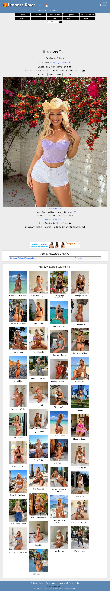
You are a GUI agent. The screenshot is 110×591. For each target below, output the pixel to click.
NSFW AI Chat (67, 10)
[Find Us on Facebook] (43, 6)
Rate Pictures (55, 15)
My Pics (87, 18)
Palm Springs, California (59, 62)
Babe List (38, 18)
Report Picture (55, 208)
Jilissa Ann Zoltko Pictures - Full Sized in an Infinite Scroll (53, 70)
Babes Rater (54, 10)
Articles (39, 15)
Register (103, 5)
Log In (104, 3)
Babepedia (42, 10)
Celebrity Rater (37, 583)
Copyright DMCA (38, 588)
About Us (74, 588)
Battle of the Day (87, 15)
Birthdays (71, 18)
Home (22, 15)
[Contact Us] (39, 6)
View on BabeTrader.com (55, 219)
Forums (55, 18)
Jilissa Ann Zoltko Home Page (53, 66)
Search (22, 18)
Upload (71, 15)
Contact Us (67, 588)
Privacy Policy (59, 588)
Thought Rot (63, 583)
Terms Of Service (48, 588)
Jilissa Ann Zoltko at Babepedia (22, 258)
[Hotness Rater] (20, 6)
